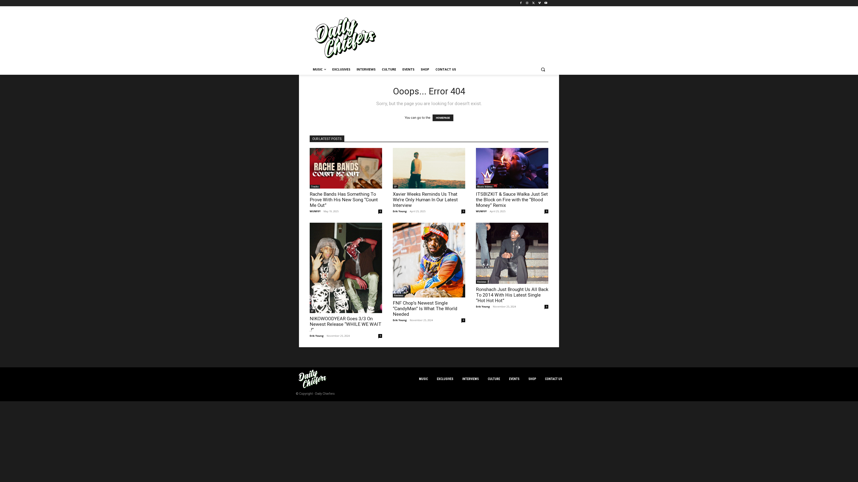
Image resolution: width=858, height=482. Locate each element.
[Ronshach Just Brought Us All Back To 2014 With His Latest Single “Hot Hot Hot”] (512, 253)
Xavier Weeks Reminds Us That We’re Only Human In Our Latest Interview (425, 199)
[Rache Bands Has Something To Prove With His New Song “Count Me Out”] (346, 168)
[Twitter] (533, 3)
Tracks (315, 186)
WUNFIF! (315, 211)
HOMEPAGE (443, 117)
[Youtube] (545, 3)
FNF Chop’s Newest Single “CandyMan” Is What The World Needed (425, 308)
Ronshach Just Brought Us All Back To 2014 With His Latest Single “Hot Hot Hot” (512, 295)
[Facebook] (521, 3)
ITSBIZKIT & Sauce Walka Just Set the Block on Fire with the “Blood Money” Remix (512, 199)
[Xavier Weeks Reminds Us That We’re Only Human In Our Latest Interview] (429, 168)
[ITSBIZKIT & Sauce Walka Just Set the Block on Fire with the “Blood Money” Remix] (512, 168)
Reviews (398, 295)
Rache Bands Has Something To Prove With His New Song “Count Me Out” (344, 199)
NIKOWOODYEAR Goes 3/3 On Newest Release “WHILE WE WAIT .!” (345, 324)
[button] (543, 69)
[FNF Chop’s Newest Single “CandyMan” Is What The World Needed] (429, 260)
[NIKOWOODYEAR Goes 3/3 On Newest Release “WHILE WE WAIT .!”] (346, 268)
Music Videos (484, 186)
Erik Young (400, 211)
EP (395, 186)
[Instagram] (527, 3)
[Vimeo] (539, 3)
